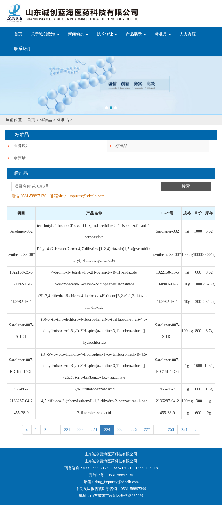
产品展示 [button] (134, 34)
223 (94, 429)
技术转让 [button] (105, 34)
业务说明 (22, 146)
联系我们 (22, 48)
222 (80, 429)
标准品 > (48, 120)
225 (120, 429)
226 (134, 429)
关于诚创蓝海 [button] (43, 34)
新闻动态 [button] (76, 34)
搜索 (186, 186)
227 (147, 429)
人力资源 (188, 34)
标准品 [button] (161, 34)
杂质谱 (20, 158)
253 (171, 429)
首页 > (33, 120)
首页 (20, 34)
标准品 (121, 146)
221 (67, 429)
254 (184, 429)
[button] (16, 85)
